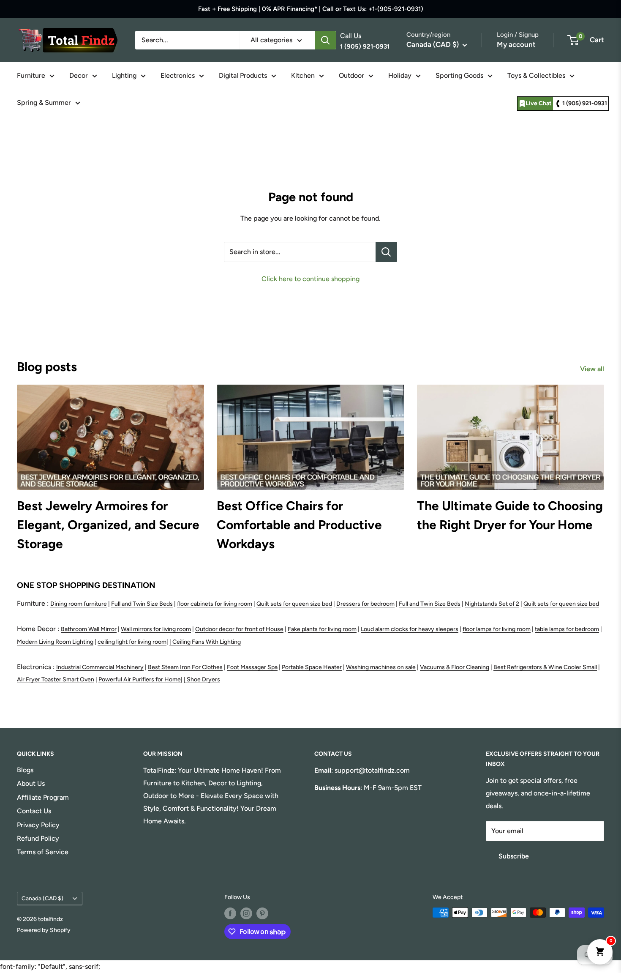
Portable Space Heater (312, 667)
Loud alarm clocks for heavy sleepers (409, 629)
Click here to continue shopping (310, 279)
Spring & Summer (44, 102)
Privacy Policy (38, 825)
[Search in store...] (386, 252)
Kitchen (303, 75)
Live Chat (539, 103)
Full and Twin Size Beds (142, 603)
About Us (31, 783)
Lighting (124, 75)
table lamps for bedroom (567, 629)
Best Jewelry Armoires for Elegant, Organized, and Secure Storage (108, 525)
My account (516, 44)
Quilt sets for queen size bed (294, 603)
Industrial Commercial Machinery (100, 667)
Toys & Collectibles (536, 75)
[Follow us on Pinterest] (262, 913)
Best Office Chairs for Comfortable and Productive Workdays (299, 525)
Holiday (399, 75)
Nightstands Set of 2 (492, 603)
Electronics (178, 75)
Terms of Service (42, 852)
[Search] (325, 40)
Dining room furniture (78, 603)
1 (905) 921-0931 (584, 103)
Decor (78, 75)
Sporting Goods (459, 75)
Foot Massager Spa (252, 667)
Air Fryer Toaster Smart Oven (55, 679)
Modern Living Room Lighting (55, 641)
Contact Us (34, 811)
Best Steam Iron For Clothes (185, 667)
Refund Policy (38, 838)
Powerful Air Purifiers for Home (139, 679)
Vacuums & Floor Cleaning (454, 667)
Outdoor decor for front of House (239, 629)
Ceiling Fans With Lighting (206, 641)
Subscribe (513, 856)
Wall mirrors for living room (156, 629)
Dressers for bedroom (365, 603)
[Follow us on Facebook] (230, 913)
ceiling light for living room (132, 641)
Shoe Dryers (203, 679)
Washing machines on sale (381, 667)
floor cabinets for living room (214, 603)
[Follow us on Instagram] (246, 913)
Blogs (25, 770)
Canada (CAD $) (42, 898)
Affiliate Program (43, 797)
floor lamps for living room (497, 629)
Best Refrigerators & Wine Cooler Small (545, 667)
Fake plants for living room (322, 629)
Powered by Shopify (44, 930)
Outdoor (351, 75)
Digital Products (243, 75)
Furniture (31, 75)
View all (593, 369)
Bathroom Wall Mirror (89, 629)
